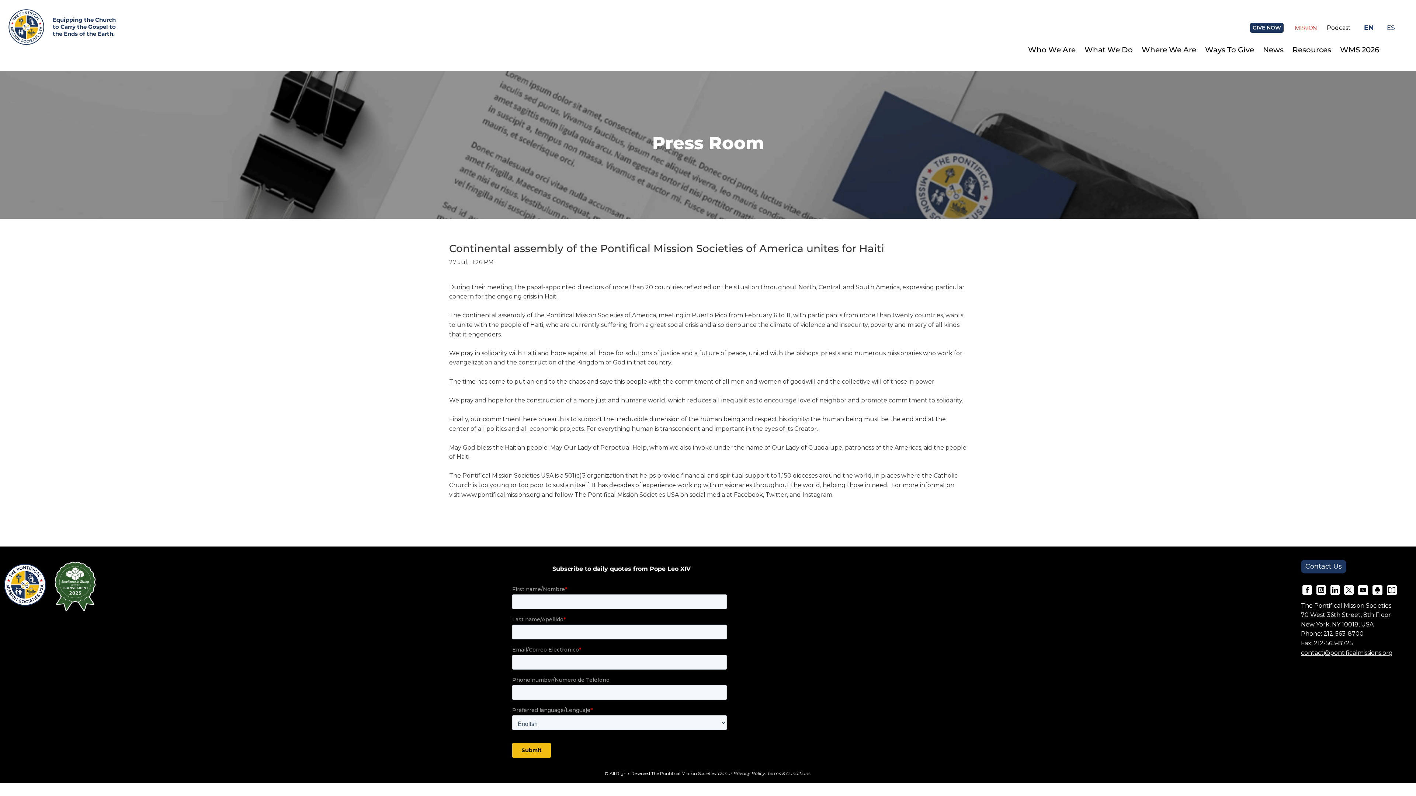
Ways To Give (1229, 49)
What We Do (1108, 49)
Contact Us (1323, 566)
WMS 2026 (1359, 49)
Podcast (1339, 27)
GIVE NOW (1267, 27)
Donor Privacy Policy (741, 773)
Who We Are (1052, 49)
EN (1369, 27)
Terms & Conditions (789, 773)
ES (1391, 27)
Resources (1311, 49)
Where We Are (1169, 49)
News (1273, 49)
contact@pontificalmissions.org (1347, 652)
